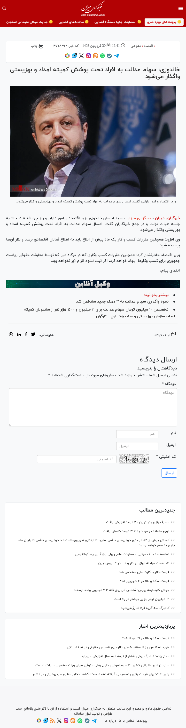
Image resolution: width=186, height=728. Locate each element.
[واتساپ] (102, 57)
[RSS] (52, 722)
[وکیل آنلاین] (93, 284)
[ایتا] (95, 57)
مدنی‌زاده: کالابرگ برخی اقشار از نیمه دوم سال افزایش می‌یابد (125, 656)
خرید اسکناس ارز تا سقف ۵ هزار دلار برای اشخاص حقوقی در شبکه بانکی (118, 647)
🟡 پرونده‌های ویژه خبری (164, 22)
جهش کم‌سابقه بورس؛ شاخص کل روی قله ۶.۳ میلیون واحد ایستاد (121, 590)
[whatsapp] (11, 335)
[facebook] (26, 335)
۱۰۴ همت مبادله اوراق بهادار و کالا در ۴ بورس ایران (133, 563)
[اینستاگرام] (88, 57)
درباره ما (110, 721)
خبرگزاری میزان (167, 218)
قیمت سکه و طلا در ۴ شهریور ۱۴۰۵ (143, 581)
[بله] (109, 57)
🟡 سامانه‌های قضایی (74, 22)
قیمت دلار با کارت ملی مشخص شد (144, 572)
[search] (4, 8)
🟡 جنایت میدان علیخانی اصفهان (29, 22)
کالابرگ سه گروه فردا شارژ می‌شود (145, 608)
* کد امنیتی (166, 456)
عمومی (136, 46)
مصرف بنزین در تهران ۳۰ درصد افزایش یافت (137, 522)
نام (173, 433)
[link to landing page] (93, 8)
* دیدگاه (169, 384)
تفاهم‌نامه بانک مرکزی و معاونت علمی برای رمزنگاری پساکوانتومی (122, 554)
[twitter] (33, 335)
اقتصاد (149, 46)
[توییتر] (81, 57)
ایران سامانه (82, 714)
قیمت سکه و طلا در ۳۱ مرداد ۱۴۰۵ (145, 638)
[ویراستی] (74, 57)
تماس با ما (126, 721)
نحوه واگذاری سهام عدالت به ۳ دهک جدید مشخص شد (122, 301)
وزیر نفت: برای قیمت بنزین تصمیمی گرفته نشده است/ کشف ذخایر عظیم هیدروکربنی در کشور (101, 674)
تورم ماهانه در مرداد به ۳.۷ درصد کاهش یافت (136, 531)
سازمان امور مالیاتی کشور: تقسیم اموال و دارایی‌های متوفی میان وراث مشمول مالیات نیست (102, 665)
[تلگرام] (116, 57)
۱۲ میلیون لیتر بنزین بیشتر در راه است (141, 599)
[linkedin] (19, 335)
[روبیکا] (67, 57)
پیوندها (141, 721)
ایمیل (171, 445)
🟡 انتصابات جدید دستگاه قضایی (117, 22)
